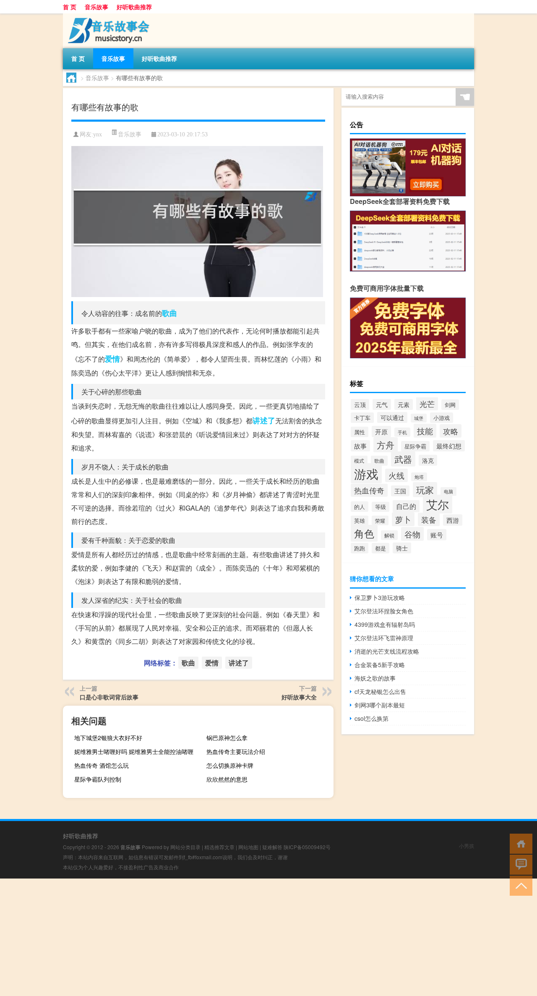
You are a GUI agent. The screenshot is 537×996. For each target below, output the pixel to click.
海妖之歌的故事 (375, 678)
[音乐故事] (107, 16)
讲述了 (264, 420)
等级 (380, 507)
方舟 (385, 444)
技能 (425, 430)
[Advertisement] (251, 937)
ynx (97, 134)
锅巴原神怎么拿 (227, 737)
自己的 (406, 506)
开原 (381, 431)
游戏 (366, 473)
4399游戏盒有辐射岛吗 (385, 624)
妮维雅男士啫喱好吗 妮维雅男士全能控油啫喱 (133, 751)
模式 (359, 460)
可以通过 (392, 417)
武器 (403, 459)
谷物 (412, 534)
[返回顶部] (519, 885)
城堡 (418, 418)
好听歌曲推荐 (134, 7)
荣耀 (380, 520)
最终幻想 (448, 445)
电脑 (448, 491)
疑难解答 (272, 846)
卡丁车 (362, 418)
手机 (402, 432)
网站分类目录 (185, 846)
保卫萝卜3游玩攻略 (380, 597)
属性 (359, 432)
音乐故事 (96, 7)
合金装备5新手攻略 (380, 664)
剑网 (450, 405)
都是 (380, 548)
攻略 (450, 430)
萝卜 (403, 519)
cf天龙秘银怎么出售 (380, 691)
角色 (364, 533)
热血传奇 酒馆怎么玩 (101, 765)
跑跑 (359, 548)
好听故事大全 (299, 697)
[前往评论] (519, 864)
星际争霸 (415, 446)
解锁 (389, 535)
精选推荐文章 (219, 846)
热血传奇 (369, 490)
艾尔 (437, 504)
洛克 (428, 460)
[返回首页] (519, 843)
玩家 (425, 489)
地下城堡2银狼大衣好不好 (108, 737)
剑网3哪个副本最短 (380, 705)
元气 (382, 404)
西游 (452, 520)
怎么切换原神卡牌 (229, 765)
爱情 (112, 358)
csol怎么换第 (371, 718)
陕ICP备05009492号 (307, 846)
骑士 (402, 548)
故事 (360, 445)
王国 (400, 491)
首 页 (69, 7)
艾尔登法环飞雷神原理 (384, 638)
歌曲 (169, 313)
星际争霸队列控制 (97, 779)
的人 (359, 507)
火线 (396, 475)
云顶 (360, 404)
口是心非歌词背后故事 (109, 697)
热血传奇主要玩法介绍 (235, 751)
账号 (436, 534)
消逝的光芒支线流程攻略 (387, 651)
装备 (428, 519)
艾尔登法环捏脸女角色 (384, 611)
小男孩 (466, 845)
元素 (403, 404)
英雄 (359, 520)
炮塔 (419, 477)
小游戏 (441, 418)
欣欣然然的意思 (227, 779)
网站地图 (248, 846)
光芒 (427, 403)
